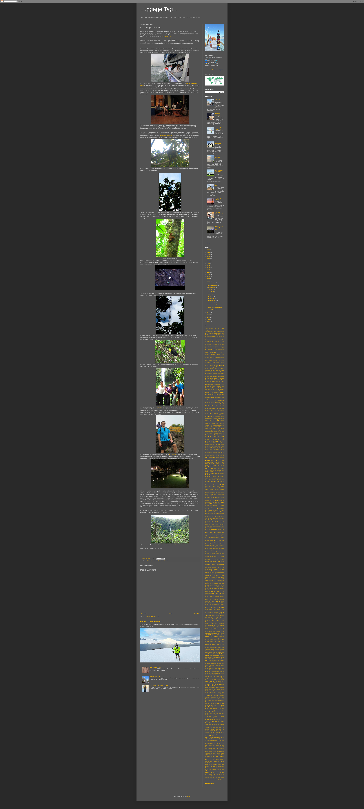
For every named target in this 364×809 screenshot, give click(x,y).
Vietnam (222, 751)
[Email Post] (153, 558)
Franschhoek (208, 486)
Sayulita (222, 693)
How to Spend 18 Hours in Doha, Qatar (219, 228)
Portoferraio (216, 649)
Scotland (216, 695)
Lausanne (207, 562)
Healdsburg (215, 505)
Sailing (212, 681)
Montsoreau (208, 601)
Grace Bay (216, 495)
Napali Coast (208, 609)
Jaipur (214, 531)
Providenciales (208, 657)
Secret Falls (220, 697)
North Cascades (209, 620)
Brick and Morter (209, 389)
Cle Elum (207, 418)
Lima (212, 570)
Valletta (218, 748)
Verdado (210, 751)
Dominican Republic (219, 449)
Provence (221, 655)
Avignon (214, 367)
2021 (208, 261)
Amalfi (222, 351)
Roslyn (209, 673)
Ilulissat (218, 526)
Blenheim (216, 381)
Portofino (222, 649)
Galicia (222, 486)
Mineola (210, 594)
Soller (219, 705)
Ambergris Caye (220, 352)
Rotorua (218, 673)
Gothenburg (213, 494)
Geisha (206, 489)
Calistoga (207, 395)
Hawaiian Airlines (217, 503)
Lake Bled (207, 554)
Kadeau (213, 537)
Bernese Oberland (219, 378)
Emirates (207, 473)
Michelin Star (217, 593)
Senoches (207, 698)
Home (170, 613)
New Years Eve (217, 614)
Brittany (222, 389)
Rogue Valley (214, 671)
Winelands (215, 772)
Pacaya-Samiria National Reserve (213, 633)
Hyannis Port (217, 521)
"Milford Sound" (212, 330)
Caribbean (211, 402)
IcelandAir (221, 523)
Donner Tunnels (209, 450)
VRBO (222, 758)
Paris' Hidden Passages (218, 100)
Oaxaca (212, 623)
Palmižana (221, 636)
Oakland (207, 623)
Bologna (210, 382)
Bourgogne (207, 387)
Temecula (222, 724)
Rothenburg (214, 673)
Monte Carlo (208, 599)
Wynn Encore (214, 775)
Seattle (207, 697)
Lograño (216, 572)
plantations (218, 642)
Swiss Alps (220, 718)
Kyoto (206, 550)
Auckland (207, 365)
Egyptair (211, 471)
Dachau (212, 439)
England (207, 475)
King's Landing (208, 542)
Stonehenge (208, 716)
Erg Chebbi (213, 474)
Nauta (211, 610)
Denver (222, 444)
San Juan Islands (210, 686)
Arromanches (221, 360)
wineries (221, 772)
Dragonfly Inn (221, 450)
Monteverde (215, 599)
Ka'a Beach (208, 537)
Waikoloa (222, 759)
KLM (213, 545)
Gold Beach (212, 492)
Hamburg (221, 500)
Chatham (207, 410)
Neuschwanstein (220, 610)
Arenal (146, 560)
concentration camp (213, 423)
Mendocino (216, 589)
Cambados (214, 395)
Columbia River (216, 422)
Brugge (217, 390)
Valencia (207, 748)
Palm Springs (214, 636)
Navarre (214, 610)
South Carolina (213, 708)
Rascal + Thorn (208, 665)
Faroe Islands (216, 478)
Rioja (218, 669)
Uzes (217, 746)
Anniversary (216, 357)
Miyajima (207, 596)
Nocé (217, 617)
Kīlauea (207, 540)
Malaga (207, 581)
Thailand (207, 727)
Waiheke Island (211, 759)
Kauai (213, 538)
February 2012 (212, 300)
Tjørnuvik (213, 732)
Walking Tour (217, 761)
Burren (212, 392)
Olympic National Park (218, 626)
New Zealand (211, 615)
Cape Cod (218, 399)
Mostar (222, 601)
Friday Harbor (215, 486)
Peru (222, 639)
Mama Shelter (208, 583)
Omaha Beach (213, 628)
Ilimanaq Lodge (208, 526)
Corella (206, 426)
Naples (218, 609)
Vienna (218, 751)
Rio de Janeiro (212, 669)
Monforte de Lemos (210, 598)
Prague (207, 652)
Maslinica (218, 586)
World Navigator (209, 774)
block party (221, 381)
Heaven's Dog (208, 507)
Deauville (222, 441)
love (171, 36)
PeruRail (207, 641)
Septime (213, 698)
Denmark (217, 444)
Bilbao (218, 379)
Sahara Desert (220, 679)
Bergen (207, 378)
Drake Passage (208, 452)
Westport (212, 767)
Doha (219, 447)
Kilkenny (211, 540)
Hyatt (222, 521)
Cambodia (221, 395)
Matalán (222, 586)
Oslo (206, 631)
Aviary (210, 367)
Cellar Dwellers (208, 403)
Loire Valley (221, 572)
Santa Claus (208, 689)
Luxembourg (212, 578)
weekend (212, 766)
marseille (213, 586)
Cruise (222, 436)
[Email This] (156, 559)
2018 (208, 267)
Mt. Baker (222, 602)
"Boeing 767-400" (209, 328)
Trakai (217, 735)
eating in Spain (209, 468)
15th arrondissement (219, 331)
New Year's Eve (209, 614)
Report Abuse (209, 783)
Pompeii (207, 647)
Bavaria (222, 371)
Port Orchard (218, 647)
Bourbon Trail (220, 386)
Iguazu (213, 524)
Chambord (221, 405)
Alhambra (214, 351)
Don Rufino (158, 407)
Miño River (221, 594)
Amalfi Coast (208, 352)
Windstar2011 (220, 771)
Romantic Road (220, 671)
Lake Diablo (217, 556)
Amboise (207, 354)
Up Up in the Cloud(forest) (215, 307)
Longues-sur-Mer (216, 575)
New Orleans (220, 612)
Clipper (219, 418)
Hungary (213, 519)
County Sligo (221, 431)
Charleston (207, 407)
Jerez (218, 534)
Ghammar (210, 491)
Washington (211, 762)
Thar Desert (213, 727)
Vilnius (222, 753)
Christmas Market (209, 416)
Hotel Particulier (209, 516)
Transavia (221, 735)
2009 (208, 317)
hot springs (159, 560)
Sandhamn (212, 687)
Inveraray (217, 527)
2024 (208, 254)
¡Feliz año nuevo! (212, 309)
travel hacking (209, 737)
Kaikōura (217, 537)
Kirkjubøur (214, 543)
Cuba (206, 438)
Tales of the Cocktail (212, 721)
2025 (208, 252)
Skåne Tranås (220, 701)
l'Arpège (210, 550)
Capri (206, 402)
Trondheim (207, 740)
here (176, 545)
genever (211, 489)
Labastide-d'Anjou (220, 553)
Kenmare (217, 538)
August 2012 (211, 287)
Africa (222, 338)
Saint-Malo (211, 682)
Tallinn (222, 721)
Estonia (218, 474)
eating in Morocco (219, 463)
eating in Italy (221, 462)
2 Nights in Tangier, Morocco (219, 213)
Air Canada (208, 341)
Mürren (211, 606)
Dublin (222, 452)
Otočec (218, 631)
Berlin (211, 378)
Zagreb (222, 777)
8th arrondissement (209, 336)
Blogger (189, 796)
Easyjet (222, 455)
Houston (212, 518)
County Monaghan (212, 431)
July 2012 (211, 289)
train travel (212, 735)
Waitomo (211, 761)
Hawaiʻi (206, 503)
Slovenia (222, 703)
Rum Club (212, 674)
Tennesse (212, 726)
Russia (222, 674)
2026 (208, 250)
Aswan (222, 362)
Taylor (210, 724)
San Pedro (218, 685)
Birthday (207, 381)
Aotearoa (213, 359)
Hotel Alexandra (209, 515)
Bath (219, 371)
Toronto (207, 734)
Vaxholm (222, 750)
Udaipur (210, 745)
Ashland (213, 362)
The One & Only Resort (215, 729)
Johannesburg (208, 535)
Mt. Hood (207, 604)
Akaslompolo (208, 344)
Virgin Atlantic (212, 754)
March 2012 (211, 298)
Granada (222, 495)
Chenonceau (208, 411)
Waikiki (217, 759)
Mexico (213, 591)
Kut (223, 548)
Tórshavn (211, 734)
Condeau (222, 423)
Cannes (214, 399)
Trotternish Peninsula (215, 740)
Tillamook (207, 732)
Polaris (217, 646)
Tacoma (216, 719)
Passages (216, 639)
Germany (217, 489)
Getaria (222, 489)
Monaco (222, 596)
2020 (208, 263)
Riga (220, 668)
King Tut (221, 540)
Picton (222, 641)
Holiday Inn (210, 511)
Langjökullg (207, 559)
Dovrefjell (215, 450)
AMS (223, 354)
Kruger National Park (210, 548)
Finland (207, 481)
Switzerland (208, 719)
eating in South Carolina (218, 466)
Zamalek (207, 779)
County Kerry (208, 430)
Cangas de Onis (208, 399)
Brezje (222, 387)
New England (208, 612)
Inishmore (212, 527)
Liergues (222, 569)
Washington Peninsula (218, 764)
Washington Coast (219, 762)
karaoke (210, 538)
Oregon (215, 630)
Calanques (221, 394)
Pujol (210, 658)
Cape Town (221, 400)
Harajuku (217, 502)
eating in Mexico (209, 463)
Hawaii (211, 503)
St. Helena (212, 711)
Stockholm (221, 713)
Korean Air (221, 546)
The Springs (172, 454)
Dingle (219, 446)
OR (223, 628)
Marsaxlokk (207, 586)
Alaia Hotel (216, 347)
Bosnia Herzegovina (215, 384)
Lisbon (222, 570)
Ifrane (210, 524)
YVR (219, 777)
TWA (215, 743)
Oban (216, 623)
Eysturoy (222, 476)
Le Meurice (211, 566)
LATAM (218, 561)
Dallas (216, 439)
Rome (206, 673)
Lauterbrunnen (213, 562)
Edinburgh (219, 470)
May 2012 (211, 294)
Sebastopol (213, 697)
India (209, 527)
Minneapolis (215, 594)
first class (217, 481)
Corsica (212, 426)
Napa (222, 607)
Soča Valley (214, 705)
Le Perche (217, 566)
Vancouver (213, 750)
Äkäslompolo (214, 344)
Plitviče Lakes (216, 644)
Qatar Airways (214, 660)
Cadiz (209, 394)
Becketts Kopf (216, 375)
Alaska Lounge (212, 349)
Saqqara (222, 690)
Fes (217, 479)
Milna (206, 594)
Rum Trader (217, 674)
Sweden (213, 718)
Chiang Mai (221, 411)
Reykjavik (221, 666)
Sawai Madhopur (215, 693)
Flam (206, 483)
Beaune (211, 375)
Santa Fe (214, 689)
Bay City (207, 373)
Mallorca (211, 581)
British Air (217, 389)
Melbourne (210, 589)
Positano (217, 650)
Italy (223, 529)
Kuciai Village (218, 548)
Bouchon (207, 386)
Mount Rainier (208, 602)
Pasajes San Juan (209, 639)
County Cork (212, 428)
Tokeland (218, 732)
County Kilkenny (216, 430)
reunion (216, 666)
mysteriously (165, 36)
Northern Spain (209, 622)
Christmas (221, 415)
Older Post (196, 613)
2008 (208, 319)
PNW (206, 646)
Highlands (215, 508)
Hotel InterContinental (218, 515)
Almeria (218, 351)
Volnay (218, 758)
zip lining (217, 779)
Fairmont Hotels (209, 478)
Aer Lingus (207, 338)
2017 (208, 270)
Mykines (222, 606)
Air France (214, 341)
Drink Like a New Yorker (155, 667)
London (217, 574)
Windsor (222, 769)
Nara (223, 609)
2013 (208, 278)
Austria (207, 367)
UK (214, 745)
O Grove (221, 622)
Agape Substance (209, 339)
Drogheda (215, 452)
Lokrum (207, 574)
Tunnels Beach (216, 742)
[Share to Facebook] (162, 559)
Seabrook (221, 695)
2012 (208, 281)
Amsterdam (208, 355)
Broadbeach (208, 390)
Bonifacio (222, 382)
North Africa (221, 618)
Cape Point (215, 400)
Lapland (207, 561)
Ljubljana (212, 572)
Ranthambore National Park (217, 663)
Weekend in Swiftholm (218, 199)
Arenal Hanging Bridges (166, 135)
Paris (212, 638)
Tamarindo (207, 722)
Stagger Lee (208, 713)
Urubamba (207, 746)
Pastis (219, 639)
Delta (218, 443)
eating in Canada (220, 457)
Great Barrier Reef (213, 499)
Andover (217, 355)
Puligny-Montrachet (216, 658)
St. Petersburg (220, 711)
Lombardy (212, 574)
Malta (222, 581)
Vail (223, 746)
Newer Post (144, 613)
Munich (218, 604)
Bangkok (213, 370)
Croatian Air (216, 436)
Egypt (206, 471)
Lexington (216, 569)
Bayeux (211, 373)
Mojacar (217, 596)
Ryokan (207, 676)
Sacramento (216, 676)
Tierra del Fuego (220, 730)
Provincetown (216, 657)
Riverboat (221, 669)
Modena (212, 596)
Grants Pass (215, 497)
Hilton (210, 510)
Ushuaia (213, 746)
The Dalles (218, 727)
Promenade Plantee (214, 655)
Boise (206, 382)
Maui (206, 588)
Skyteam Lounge (209, 703)
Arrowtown (207, 362)
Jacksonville (208, 531)
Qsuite (222, 660)
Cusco (210, 438)
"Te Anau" (219, 330)
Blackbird (212, 381)
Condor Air (207, 425)
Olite (206, 625)
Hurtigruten (207, 521)
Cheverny (214, 411)
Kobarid (209, 546)
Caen (213, 394)
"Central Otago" (217, 328)
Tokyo (222, 732)
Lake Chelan (213, 554)
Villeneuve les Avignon (210, 753)
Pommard (222, 646)
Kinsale (209, 543)
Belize (211, 376)
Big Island (213, 379)
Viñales (207, 754)
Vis (223, 756)
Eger (223, 470)
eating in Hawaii (213, 462)
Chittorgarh (221, 413)
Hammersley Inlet (209, 502)
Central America (215, 403)
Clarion (222, 416)
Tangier (212, 722)
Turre (212, 743)
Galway (207, 487)
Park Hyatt (217, 638)
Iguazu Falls (218, 524)
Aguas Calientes (220, 339)
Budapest (221, 390)
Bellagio (215, 376)
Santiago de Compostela (211, 690)
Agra (215, 339)
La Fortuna (165, 560)
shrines (219, 700)
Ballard (222, 367)
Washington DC (209, 764)
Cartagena (217, 402)
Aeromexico (213, 338)
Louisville (218, 577)
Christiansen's (215, 415)
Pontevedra (212, 647)
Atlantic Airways (209, 363)
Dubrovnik (207, 454)
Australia (221, 365)
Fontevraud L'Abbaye (211, 484)
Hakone (216, 500)
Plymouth (222, 644)
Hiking (155, 560)
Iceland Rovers (214, 523)
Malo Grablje (217, 581)
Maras (211, 585)
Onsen (219, 628)
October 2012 (212, 283)
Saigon (206, 681)
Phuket (218, 641)
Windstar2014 (209, 772)
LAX (209, 564)
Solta (210, 706)
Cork (210, 426)
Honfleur (211, 513)
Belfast (222, 375)
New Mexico (214, 612)
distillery (212, 447)
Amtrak (213, 355)
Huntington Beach (219, 519)
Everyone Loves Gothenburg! (219, 142)
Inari (206, 527)
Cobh (210, 420)
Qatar (209, 660)
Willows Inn (215, 769)
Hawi (223, 503)
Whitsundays (208, 769)
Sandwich (221, 687)
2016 (208, 272)
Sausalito (207, 693)
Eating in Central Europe (211, 458)
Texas (222, 726)
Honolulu (216, 513)
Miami (211, 593)
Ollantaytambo (211, 625)
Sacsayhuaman (212, 678)
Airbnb (211, 343)
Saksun (222, 682)
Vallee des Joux (212, 748)
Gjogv (222, 491)
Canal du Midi (217, 397)
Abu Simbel (217, 336)
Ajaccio (222, 342)
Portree (207, 650)
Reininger (211, 666)
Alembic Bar (208, 351)
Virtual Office (218, 756)
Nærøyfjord (207, 607)
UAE (206, 745)
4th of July (212, 334)
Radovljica (221, 661)
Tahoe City (221, 719)
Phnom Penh (213, 641)
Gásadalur (221, 487)
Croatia (210, 436)
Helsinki (214, 507)
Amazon (214, 352)
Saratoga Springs (216, 692)
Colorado (211, 422)
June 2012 (211, 292)
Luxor (216, 578)
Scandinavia (208, 695)
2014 (208, 276)
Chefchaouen (221, 410)
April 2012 (211, 296)
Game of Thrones (213, 487)
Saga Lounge (212, 679)
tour (222, 734)
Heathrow (221, 505)
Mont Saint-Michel (219, 598)
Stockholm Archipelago (211, 714)
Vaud (218, 750)
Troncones (221, 738)
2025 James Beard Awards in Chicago (159, 685)
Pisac (209, 642)
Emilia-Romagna (220, 471)
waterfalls (207, 766)
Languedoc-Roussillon (219, 559)
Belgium (207, 376)
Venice (206, 751)
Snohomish (207, 705)
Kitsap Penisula (220, 543)
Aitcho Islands (217, 342)
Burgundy (207, 392)
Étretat (222, 474)
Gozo (212, 495)
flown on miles (220, 483)
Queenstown (208, 661)
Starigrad (213, 713)
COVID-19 (216, 433)
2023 (208, 256)
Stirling (217, 713)
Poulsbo (222, 650)
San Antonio (208, 684)
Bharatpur (207, 379)
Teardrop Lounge (215, 724)
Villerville (218, 753)
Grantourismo (208, 497)
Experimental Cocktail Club (212, 476)
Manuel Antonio (215, 583)
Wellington (218, 766)
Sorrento (218, 706)
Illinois (214, 526)
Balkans (218, 367)
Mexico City (220, 591)
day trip (217, 441)
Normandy (214, 618)
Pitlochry (213, 642)
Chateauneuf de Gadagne (216, 408)
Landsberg (218, 558)
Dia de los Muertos (213, 446)
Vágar (220, 746)
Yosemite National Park (211, 777)
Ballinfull (207, 368)
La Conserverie (217, 551)
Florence (210, 483)
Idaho (206, 524)
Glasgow (207, 492)
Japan (214, 532)
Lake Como (218, 554)
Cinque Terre (217, 416)
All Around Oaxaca (217, 185)
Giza (220, 491)
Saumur (222, 692)
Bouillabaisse (213, 386)
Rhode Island (208, 668)
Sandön (217, 687)
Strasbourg (215, 716)
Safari (218, 678)
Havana (222, 502)
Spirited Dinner (217, 710)
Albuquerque (221, 349)
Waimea (207, 761)
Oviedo (222, 631)
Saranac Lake (208, 692)
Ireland (214, 529)
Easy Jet (217, 455)
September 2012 (212, 285)
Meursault (207, 591)
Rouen (222, 673)
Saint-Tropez (217, 682)
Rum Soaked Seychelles (218, 156)
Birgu (222, 379)
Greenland (221, 499)
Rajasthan (207, 663)
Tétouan (218, 726)
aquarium (218, 359)
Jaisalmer (218, 531)
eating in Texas (217, 468)
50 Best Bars (220, 334)
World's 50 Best (219, 774)
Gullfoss (212, 500)
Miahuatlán (207, 593)
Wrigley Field (208, 775)
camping (207, 397)
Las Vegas (213, 561)
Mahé (222, 580)
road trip (207, 671)
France (221, 484)
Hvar (212, 521)
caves (222, 402)
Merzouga (221, 589)
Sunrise (207, 718)
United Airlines (220, 745)
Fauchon (209, 479)
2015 (208, 274)
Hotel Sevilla (217, 516)
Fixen (222, 481)
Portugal (212, 650)
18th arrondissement (210, 333)
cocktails (215, 420)
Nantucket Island (215, 607)
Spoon (206, 711)
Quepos (215, 661)
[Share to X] (160, 559)
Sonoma (214, 706)
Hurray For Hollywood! (217, 114)
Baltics (211, 368)
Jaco (212, 531)
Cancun (222, 397)
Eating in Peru (215, 465)
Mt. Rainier (212, 604)
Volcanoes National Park (211, 758)
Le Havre (213, 564)
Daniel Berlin (211, 441)
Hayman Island (208, 505)
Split (223, 710)
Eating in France (215, 460)
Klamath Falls (208, 545)
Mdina (210, 588)
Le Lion (216, 564)
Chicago (211, 413)
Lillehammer (208, 570)
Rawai (213, 665)
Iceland (207, 523)
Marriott (222, 585)
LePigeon (219, 567)
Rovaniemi (207, 674)
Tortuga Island (217, 734)
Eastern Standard (209, 455)
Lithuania (207, 572)
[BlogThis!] (158, 559)
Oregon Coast (220, 629)
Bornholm (207, 384)
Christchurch (208, 415)
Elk (214, 471)
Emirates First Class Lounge (217, 473)
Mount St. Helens (215, 602)
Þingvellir (221, 779)
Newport (217, 615)
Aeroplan (218, 338)
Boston (222, 384)
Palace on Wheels (216, 634)
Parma (222, 638)
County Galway (220, 428)
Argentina (215, 360)
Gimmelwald (216, 491)
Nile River (213, 617)
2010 (208, 315)
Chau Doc (213, 410)
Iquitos (210, 529)
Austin (216, 365)
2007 (208, 321)
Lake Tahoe (212, 558)
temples (207, 726)
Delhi (206, 442)
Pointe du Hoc (211, 646)
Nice (209, 617)
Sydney (213, 719)
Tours (206, 735)
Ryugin (211, 676)
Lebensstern (208, 567)
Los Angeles (212, 577)
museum (216, 606)
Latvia (222, 561)
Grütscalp (207, 500)
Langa (222, 558)
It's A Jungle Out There (214, 305)
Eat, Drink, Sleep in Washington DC (219, 171)
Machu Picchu (213, 580)
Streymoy (221, 716)
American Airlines (215, 354)
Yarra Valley (221, 775)
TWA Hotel (219, 743)
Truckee (211, 742)
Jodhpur (222, 534)
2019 (208, 265)
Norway (217, 622)
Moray (213, 601)
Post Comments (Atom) (153, 616)
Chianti (206, 413)
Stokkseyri (221, 714)
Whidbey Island (220, 767)
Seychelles (214, 700)
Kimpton (216, 540)
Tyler (223, 743)
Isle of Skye (218, 529)
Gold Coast (217, 492)
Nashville (207, 610)
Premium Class (212, 654)
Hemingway (218, 507)
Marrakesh (216, 585)
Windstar (207, 771)
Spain (211, 710)
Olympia (217, 625)
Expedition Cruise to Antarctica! (150, 621)
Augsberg (212, 365)
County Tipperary (209, 433)
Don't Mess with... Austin (155, 676)
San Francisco (220, 684)
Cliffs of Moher (213, 418)
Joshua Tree (215, 535)
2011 (208, 312)
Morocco (217, 601)
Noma (210, 618)
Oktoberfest (221, 623)
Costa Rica (150, 560)
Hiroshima (215, 510)
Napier (214, 609)
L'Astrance (215, 550)
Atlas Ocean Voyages (218, 363)
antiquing (207, 359)
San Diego (213, 684)
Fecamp (213, 479)
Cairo (216, 394)
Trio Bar (213, 738)
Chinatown (216, 413)
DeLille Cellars (212, 442)
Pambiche (207, 638)
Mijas (223, 593)
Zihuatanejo (212, 779)
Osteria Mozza (212, 631)
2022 (208, 259)
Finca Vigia (221, 479)
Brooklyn (213, 390)
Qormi (219, 660)
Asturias (217, 362)
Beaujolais (215, 373)
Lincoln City (217, 570)
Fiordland (211, 481)
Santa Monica (220, 689)
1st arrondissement (219, 333)
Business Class (219, 392)
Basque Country (213, 371)
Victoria (214, 751)
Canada (211, 397)
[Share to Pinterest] (164, 559)
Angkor (210, 357)
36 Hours (207, 334)
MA (223, 578)
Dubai (219, 452)
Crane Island (211, 434)
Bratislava (215, 387)
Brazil (219, 387)
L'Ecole (219, 550)
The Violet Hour (212, 730)
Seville (209, 700)
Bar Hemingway (220, 370)
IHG (223, 524)
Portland (212, 649)
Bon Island (216, 382)
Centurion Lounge (214, 405)
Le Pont (222, 566)
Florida (213, 483)
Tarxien (206, 724)
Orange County (208, 629)
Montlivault (221, 599)
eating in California (210, 457)
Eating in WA (213, 470)
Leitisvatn (214, 567)
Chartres (213, 407)
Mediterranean (215, 588)
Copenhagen (220, 425)
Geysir (206, 491)
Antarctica (221, 357)
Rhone (212, 668)
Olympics (207, 628)
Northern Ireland (219, 620)
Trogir (217, 738)
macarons (207, 580)
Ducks (212, 454)
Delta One (211, 444)
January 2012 (212, 303)
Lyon (220, 578)
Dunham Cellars (220, 454)
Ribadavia (217, 668)
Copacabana (214, 425)
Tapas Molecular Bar (219, 722)
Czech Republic (216, 438)
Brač (212, 387)
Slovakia (217, 703)
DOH (216, 447)
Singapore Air (212, 701)
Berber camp (221, 376)
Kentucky (221, 538)
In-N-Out (222, 526)
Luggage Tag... (159, 9)
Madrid (219, 580)
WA (206, 759)
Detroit (206, 446)
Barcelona (207, 371)
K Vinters (221, 535)
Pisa (206, 642)
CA (206, 394)
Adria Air (222, 336)
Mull (216, 604)
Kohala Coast (214, 546)
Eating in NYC (208, 465)
